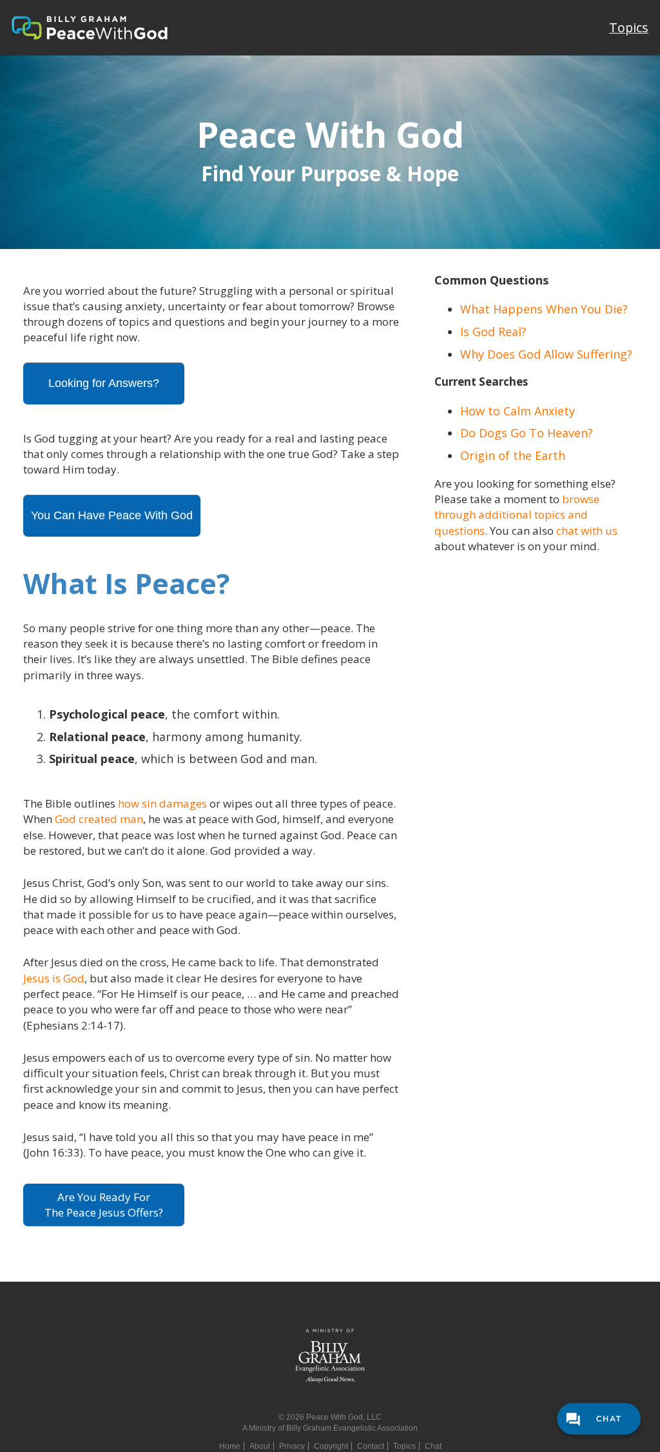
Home (229, 1446)
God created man (99, 818)
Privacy (292, 1446)
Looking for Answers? (103, 383)
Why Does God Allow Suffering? (546, 354)
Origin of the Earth (512, 455)
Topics (628, 27)
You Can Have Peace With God (112, 515)
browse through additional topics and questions (516, 515)
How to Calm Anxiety (517, 411)
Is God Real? (493, 331)
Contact (370, 1446)
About (259, 1446)
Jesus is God (53, 978)
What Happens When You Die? (544, 309)
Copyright (331, 1446)
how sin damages (162, 803)
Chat (433, 1446)
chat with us (586, 530)
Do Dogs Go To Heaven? (526, 433)
